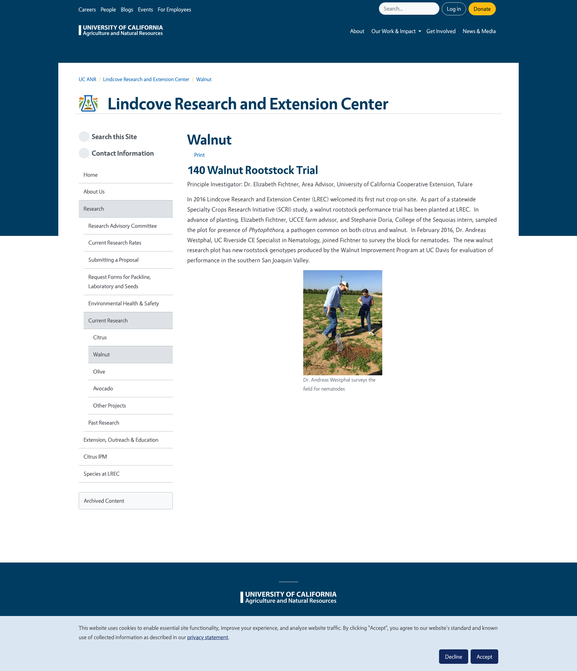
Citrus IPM (95, 456)
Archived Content (104, 500)
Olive (99, 371)
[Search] (435, 8)
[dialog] (288, 643)
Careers (87, 9)
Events (145, 9)
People (108, 9)
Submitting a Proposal (113, 259)
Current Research (108, 320)
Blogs (127, 9)
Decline (453, 656)
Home (91, 174)
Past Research (103, 422)
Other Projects (109, 405)
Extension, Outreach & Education (121, 439)
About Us (94, 191)
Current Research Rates (114, 242)
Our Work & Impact (393, 31)
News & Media (479, 31)
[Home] (121, 31)
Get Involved (441, 31)
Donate (482, 8)
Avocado (103, 388)
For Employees (174, 9)
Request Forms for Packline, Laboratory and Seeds (119, 281)
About (357, 31)
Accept (484, 656)
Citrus (100, 337)
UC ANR (87, 79)
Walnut (101, 354)
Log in (454, 8)
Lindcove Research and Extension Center (146, 79)
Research (94, 208)
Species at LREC (102, 473)
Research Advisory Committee (122, 225)
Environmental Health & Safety (123, 303)
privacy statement (207, 637)
